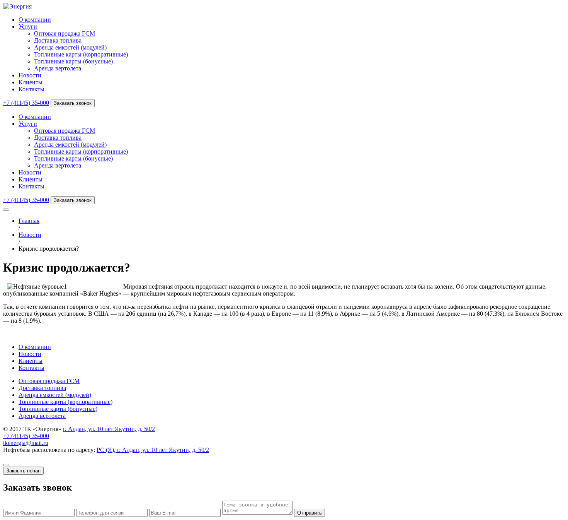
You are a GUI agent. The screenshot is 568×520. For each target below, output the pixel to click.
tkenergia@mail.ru (25, 443)
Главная (29, 220)
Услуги (28, 26)
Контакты (31, 89)
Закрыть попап (23, 471)
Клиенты (31, 82)
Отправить (309, 513)
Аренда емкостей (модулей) (70, 47)
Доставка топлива (58, 40)
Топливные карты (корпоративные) (81, 54)
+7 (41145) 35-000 (26, 102)
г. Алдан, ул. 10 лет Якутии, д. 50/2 (109, 429)
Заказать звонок (73, 103)
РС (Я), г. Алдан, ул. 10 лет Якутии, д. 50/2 (153, 449)
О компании (35, 19)
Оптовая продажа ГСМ (64, 33)
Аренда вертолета (57, 68)
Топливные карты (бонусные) (73, 61)
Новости (30, 75)
